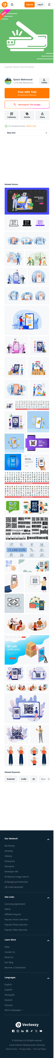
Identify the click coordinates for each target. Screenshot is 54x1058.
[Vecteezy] (4, 4)
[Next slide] (42, 990)
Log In (40, 4)
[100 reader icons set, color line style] (26, 577)
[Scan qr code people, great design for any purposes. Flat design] (16, 292)
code (23, 990)
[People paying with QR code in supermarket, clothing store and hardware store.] (14, 400)
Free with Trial (27, 93)
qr (34, 990)
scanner (11, 990)
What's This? (31, 126)
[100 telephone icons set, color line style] (21, 482)
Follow (44, 82)
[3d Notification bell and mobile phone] (15, 521)
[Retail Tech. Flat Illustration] (26, 199)
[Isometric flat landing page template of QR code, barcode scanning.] (26, 821)
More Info (11, 130)
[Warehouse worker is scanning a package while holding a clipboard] (14, 943)
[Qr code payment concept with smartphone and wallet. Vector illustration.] (17, 775)
